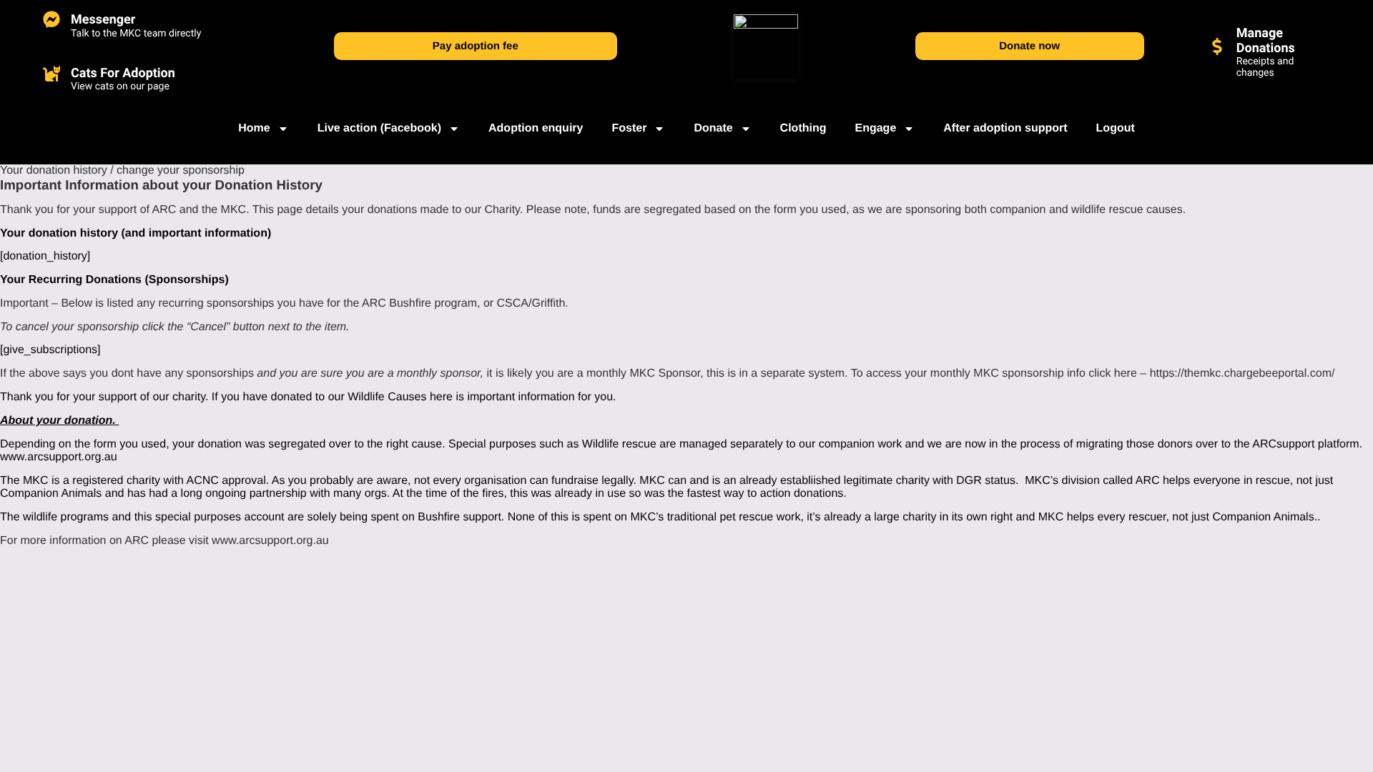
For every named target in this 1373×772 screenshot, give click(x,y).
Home (254, 128)
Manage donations (1265, 41)
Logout (1115, 128)
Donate (713, 128)
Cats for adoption (123, 73)
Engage (875, 128)
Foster (628, 128)
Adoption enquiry (535, 128)
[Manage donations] (1217, 46)
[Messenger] (51, 19)
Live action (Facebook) (379, 128)
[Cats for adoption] (51, 72)
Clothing (803, 128)
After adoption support (1005, 128)
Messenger (103, 19)
